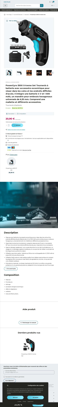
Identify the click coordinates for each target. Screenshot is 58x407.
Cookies (19, 401)
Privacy (24, 401)
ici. (8, 140)
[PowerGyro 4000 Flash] (11, 161)
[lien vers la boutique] (7, 1)
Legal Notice (30, 401)
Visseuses (13, 155)
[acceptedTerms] (4, 376)
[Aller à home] (4, 14)
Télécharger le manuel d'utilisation (15, 122)
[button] (52, 72)
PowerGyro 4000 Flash (11, 169)
